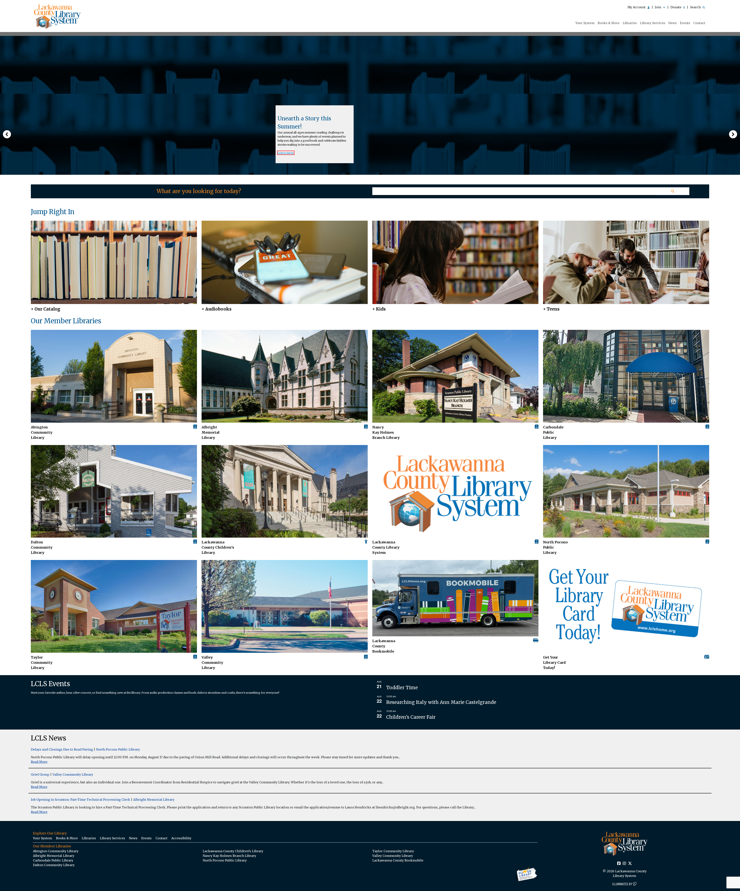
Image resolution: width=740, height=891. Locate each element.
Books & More (609, 23)
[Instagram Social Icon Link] (624, 863)
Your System (585, 23)
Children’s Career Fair (411, 717)
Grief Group (40, 774)
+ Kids (379, 309)
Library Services (652, 23)
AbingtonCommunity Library (41, 432)
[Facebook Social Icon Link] (619, 863)
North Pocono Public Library (555, 547)
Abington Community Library (55, 851)
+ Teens (551, 309)
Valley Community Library (212, 662)
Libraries (630, 23)
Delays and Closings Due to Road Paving (62, 749)
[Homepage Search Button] (672, 191)
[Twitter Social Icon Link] (630, 863)
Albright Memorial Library (210, 432)
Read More (39, 762)
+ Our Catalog (45, 309)
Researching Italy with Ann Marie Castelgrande (441, 702)
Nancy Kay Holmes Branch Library (386, 432)
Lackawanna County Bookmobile (383, 646)
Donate (676, 7)
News (672, 23)
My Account (636, 7)
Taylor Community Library (41, 662)
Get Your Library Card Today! (554, 662)
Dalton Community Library (41, 547)
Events (685, 23)
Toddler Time (402, 688)
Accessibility (181, 838)
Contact (699, 23)
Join (658, 7)
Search (695, 7)
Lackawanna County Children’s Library (218, 547)
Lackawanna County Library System (385, 547)
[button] (7, 134)
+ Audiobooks (216, 309)
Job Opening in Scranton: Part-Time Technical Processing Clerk (80, 799)
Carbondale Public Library (553, 432)
